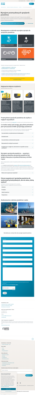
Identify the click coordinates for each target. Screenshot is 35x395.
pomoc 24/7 (14, 122)
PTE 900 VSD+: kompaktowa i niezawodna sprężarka (5, 103)
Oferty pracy (4, 365)
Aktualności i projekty (5, 354)
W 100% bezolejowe (4, 68)
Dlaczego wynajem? (5, 350)
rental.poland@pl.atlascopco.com (6, 315)
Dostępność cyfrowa (30, 385)
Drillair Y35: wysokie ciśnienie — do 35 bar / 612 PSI (29, 103)
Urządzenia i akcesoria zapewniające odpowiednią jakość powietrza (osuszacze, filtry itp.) (15, 73)
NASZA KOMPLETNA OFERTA (22, 0)
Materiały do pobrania (5, 358)
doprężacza (16, 165)
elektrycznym (14, 67)
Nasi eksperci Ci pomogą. (17, 79)
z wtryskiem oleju (12, 68)
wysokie (19, 70)
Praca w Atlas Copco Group (6, 364)
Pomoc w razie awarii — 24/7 (6, 344)
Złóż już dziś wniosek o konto (5, 325)
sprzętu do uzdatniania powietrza (24, 165)
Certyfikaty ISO (4, 357)
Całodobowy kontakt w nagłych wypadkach (7, 304)
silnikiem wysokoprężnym (6, 67)
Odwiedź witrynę (29, 375)
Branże (3, 349)
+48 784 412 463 (30, 23)
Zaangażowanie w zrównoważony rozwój (8, 362)
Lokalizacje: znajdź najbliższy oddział (6, 305)
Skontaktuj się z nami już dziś (5, 306)
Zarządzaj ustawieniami (22, 385)
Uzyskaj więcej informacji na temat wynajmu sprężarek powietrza (13, 23)
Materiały (3, 356)
